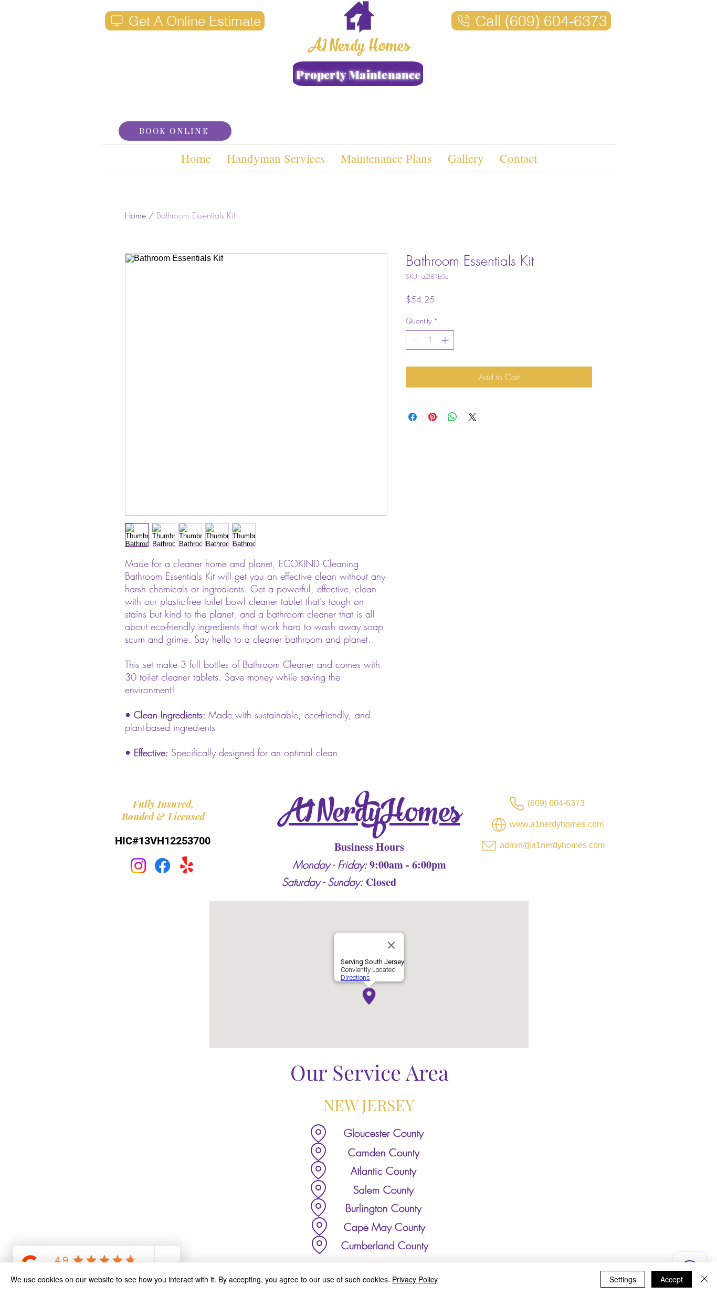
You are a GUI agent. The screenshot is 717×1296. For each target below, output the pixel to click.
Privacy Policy (415, 1279)
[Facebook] (162, 865)
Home (135, 215)
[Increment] (445, 340)
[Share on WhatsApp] (452, 417)
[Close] (704, 1279)
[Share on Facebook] (412, 417)
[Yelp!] (186, 865)
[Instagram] (138, 865)
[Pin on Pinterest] (432, 417)
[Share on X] (472, 417)
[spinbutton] (429, 340)
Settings (622, 1279)
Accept (671, 1279)
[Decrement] (413, 340)
